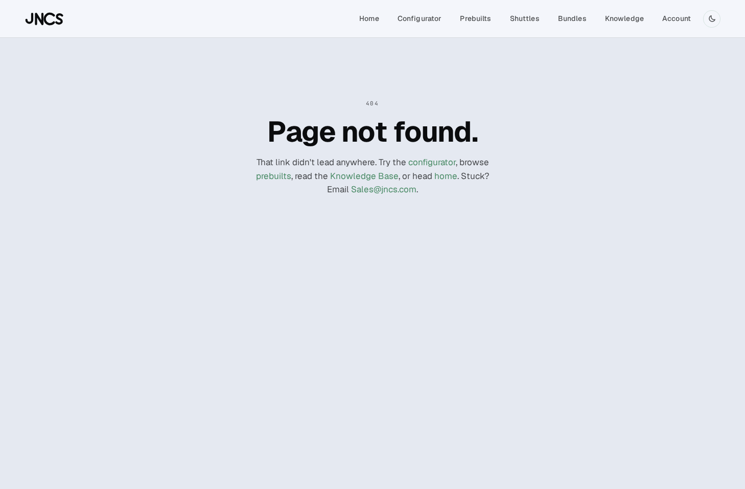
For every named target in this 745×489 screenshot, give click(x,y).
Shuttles (525, 18)
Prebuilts (475, 18)
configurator (432, 162)
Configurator (420, 18)
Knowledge (624, 18)
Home (369, 18)
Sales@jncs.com (383, 189)
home (445, 176)
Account (676, 18)
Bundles (572, 18)
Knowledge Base (364, 176)
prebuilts (273, 176)
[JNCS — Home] (45, 19)
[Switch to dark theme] (711, 19)
